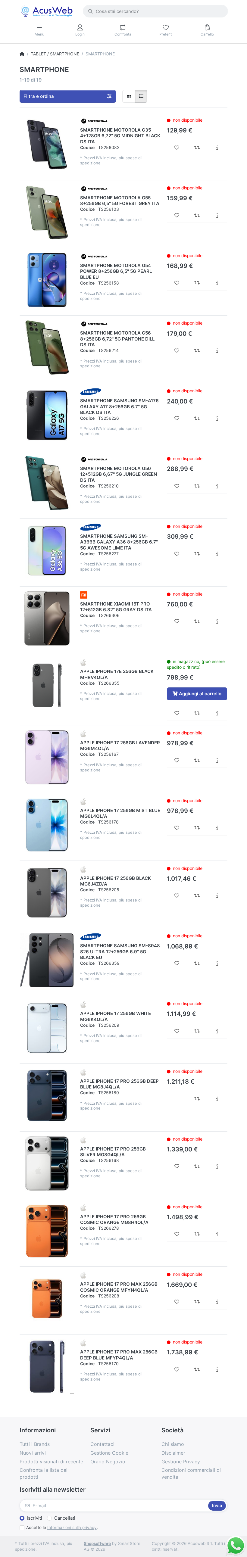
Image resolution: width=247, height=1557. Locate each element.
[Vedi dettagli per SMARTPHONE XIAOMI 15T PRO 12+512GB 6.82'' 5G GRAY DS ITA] (47, 618)
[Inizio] (22, 54)
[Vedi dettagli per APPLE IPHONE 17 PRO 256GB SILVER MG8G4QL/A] (47, 1163)
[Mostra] (128, 96)
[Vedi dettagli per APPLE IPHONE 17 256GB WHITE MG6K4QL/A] (47, 1028)
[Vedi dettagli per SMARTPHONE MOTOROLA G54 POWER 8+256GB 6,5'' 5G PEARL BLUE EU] (47, 280)
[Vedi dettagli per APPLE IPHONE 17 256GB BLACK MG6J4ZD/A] (47, 893)
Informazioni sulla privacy (72, 1527)
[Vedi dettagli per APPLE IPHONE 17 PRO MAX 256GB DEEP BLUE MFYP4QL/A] (47, 1366)
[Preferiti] (177, 147)
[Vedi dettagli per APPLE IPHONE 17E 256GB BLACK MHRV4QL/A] (47, 686)
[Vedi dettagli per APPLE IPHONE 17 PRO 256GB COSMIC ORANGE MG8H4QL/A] (47, 1231)
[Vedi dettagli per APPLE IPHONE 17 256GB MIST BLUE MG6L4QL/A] (47, 825)
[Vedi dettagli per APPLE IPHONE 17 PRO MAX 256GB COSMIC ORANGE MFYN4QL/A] (47, 1299)
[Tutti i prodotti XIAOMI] (83, 594)
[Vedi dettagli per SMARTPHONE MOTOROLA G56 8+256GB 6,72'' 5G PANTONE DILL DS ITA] (47, 347)
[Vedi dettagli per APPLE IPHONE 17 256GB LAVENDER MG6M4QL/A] (47, 757)
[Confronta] (197, 147)
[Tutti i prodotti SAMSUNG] (90, 391)
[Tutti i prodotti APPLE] (83, 662)
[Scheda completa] (217, 147)
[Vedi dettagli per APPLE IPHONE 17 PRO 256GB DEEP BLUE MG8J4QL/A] (47, 1096)
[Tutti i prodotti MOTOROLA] (94, 120)
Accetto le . (62, 1527)
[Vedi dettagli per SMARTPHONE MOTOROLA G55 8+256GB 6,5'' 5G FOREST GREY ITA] (47, 212)
